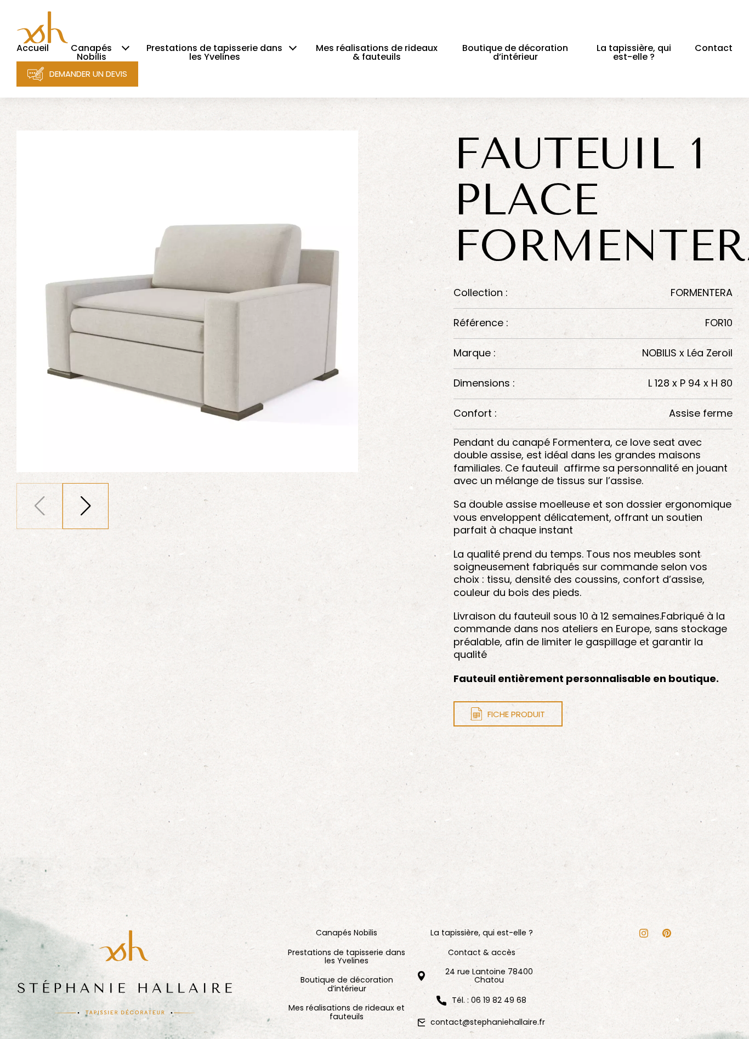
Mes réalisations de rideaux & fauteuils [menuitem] (377, 52)
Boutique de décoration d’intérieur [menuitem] (515, 52)
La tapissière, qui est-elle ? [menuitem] (634, 52)
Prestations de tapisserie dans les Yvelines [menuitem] (214, 52)
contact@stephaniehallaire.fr (487, 1022)
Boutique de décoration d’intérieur (346, 984)
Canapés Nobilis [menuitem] (91, 52)
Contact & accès (481, 953)
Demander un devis (88, 74)
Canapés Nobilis (346, 933)
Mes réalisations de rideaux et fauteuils (346, 1012)
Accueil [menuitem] (32, 48)
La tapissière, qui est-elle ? (481, 933)
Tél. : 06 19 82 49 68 (489, 1001)
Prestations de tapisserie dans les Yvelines (346, 957)
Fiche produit (516, 714)
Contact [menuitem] (714, 48)
